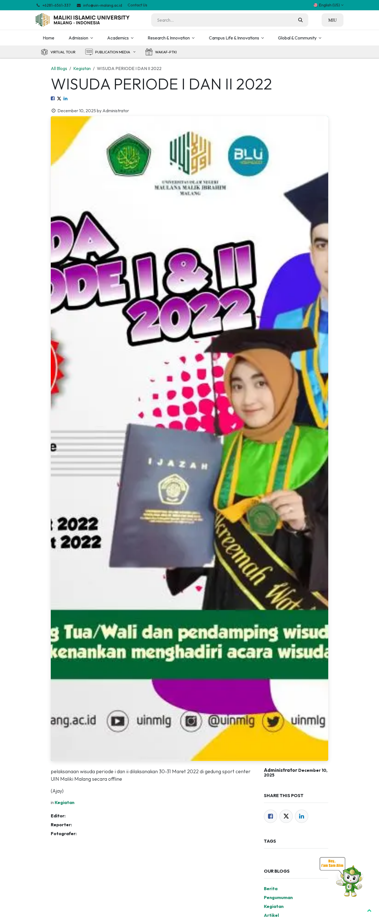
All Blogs (59, 68)
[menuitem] (48, 38)
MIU (332, 20)
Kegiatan (82, 68)
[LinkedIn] (65, 98)
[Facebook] (53, 98)
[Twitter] (59, 98)
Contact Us (137, 5)
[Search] (300, 20)
